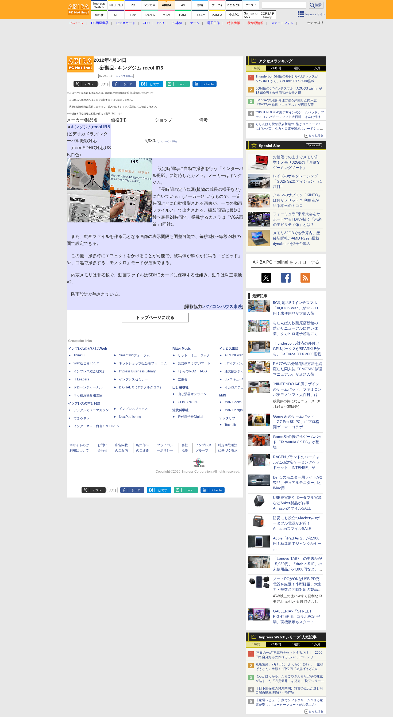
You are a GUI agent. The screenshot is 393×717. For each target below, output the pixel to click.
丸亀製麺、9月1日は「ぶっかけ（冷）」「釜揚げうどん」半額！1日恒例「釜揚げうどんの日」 (289, 668)
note (181, 84)
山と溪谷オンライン (192, 394)
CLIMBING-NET (189, 402)
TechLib (230, 425)
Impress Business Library (137, 371)
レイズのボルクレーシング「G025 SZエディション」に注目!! (297, 181)
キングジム (81, 127)
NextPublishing (130, 417)
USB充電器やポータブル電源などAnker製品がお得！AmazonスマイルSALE (297, 502)
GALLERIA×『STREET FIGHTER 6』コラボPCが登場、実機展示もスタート (296, 616)
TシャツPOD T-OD (192, 371)
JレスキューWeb (237, 379)
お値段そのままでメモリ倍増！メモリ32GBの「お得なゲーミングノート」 (296, 162)
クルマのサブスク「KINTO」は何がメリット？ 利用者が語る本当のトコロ (297, 200)
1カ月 (316, 68)
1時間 (256, 68)
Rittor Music (181, 348)
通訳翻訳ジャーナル (239, 371)
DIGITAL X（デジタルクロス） (141, 387)
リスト (104, 84)
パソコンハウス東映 (166, 141)
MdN (222, 395)
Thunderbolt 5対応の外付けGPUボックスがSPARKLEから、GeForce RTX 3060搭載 (297, 348)
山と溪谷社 (180, 387)
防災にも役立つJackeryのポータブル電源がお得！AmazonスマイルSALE (296, 523)
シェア (128, 84)
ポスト (89, 84)
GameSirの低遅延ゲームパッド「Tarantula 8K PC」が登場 (297, 441)
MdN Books (233, 402)
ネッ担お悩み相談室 (88, 395)
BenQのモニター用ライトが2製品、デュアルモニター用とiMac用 (297, 482)
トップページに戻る (155, 317)
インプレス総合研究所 (90, 371)
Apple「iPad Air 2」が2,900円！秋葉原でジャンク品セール (297, 543)
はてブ (154, 84)
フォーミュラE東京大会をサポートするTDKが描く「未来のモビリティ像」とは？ (297, 219)
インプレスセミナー (133, 379)
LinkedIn (208, 84)
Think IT (79, 355)
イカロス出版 (228, 348)
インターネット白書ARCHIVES (96, 426)
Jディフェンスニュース (241, 363)
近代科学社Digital (190, 417)
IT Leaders (81, 379)
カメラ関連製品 (124, 76)
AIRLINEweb (234, 355)
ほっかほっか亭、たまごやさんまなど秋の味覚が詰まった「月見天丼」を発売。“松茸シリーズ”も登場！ (289, 680)
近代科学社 (180, 410)
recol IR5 (101, 127)
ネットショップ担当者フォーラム (143, 363)
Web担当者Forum (86, 363)
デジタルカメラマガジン (91, 410)
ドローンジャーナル (88, 387)
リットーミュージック (194, 355)
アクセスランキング (275, 61)
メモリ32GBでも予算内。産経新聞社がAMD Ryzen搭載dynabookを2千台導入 (296, 238)
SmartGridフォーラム (134, 355)
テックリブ (227, 418)
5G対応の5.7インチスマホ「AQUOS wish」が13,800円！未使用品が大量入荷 (295, 307)
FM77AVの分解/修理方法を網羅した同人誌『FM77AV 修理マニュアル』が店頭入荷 (297, 368)
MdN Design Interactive (242, 410)
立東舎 (182, 379)
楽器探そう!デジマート (194, 363)
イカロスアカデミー (239, 387)
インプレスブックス (133, 409)
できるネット (83, 418)
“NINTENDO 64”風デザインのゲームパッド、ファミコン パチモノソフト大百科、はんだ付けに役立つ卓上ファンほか (297, 394)
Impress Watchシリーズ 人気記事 (288, 637)
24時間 (276, 68)
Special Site (269, 146)
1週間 (296, 68)
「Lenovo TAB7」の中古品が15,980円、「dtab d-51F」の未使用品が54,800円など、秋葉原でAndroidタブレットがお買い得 (297, 569)
